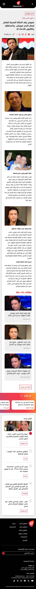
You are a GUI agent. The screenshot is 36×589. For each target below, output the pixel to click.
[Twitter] (26, 34)
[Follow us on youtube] (32, 581)
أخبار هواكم (30, 13)
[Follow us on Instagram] (21, 581)
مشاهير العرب (23, 523)
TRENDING (23, 537)
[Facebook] (29, 34)
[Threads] (18, 581)
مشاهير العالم (23, 530)
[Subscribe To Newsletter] (3, 553)
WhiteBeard (31, 586)
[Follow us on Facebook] (25, 581)
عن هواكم (31, 565)
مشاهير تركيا (23, 527)
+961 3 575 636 (30, 576)
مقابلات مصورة (23, 533)
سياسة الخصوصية (29, 561)
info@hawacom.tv (19, 576)
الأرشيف (24, 540)
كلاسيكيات (12, 527)
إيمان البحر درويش (25, 387)
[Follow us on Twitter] (28, 581)
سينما (14, 523)
